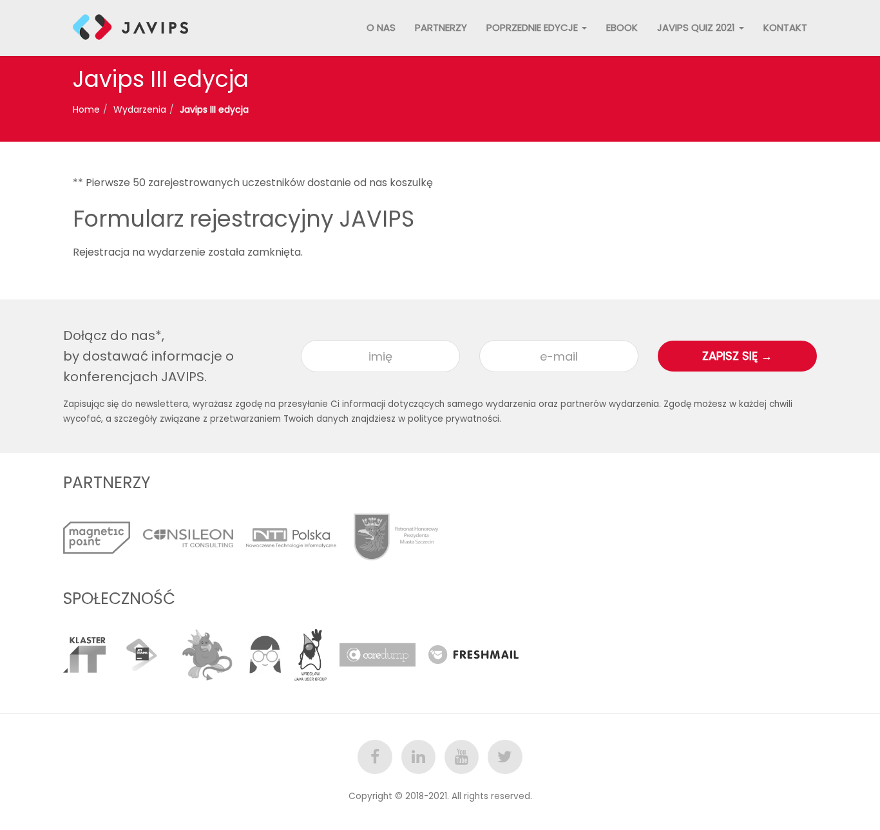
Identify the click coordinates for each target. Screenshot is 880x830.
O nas (381, 27)
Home (86, 109)
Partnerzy (441, 27)
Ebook (622, 27)
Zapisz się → (737, 356)
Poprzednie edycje (533, 27)
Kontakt (785, 27)
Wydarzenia (139, 109)
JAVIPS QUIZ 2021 (697, 27)
